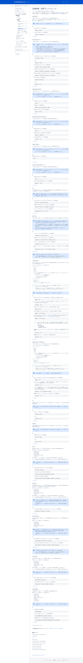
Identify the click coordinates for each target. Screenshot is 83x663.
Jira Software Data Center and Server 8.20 (21, 5)
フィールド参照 (63, 406)
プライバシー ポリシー (48, 660)
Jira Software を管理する (19, 49)
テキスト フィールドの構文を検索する (49, 316)
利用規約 (54, 660)
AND (33, 20)
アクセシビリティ (17, 53)
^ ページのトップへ (34, 36)
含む (54, 23)
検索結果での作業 (19, 35)
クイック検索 (19, 18)
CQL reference (34, 636)
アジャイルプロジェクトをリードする (20, 12)
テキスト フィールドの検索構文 (22, 31)
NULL (42, 402)
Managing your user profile (20, 38)
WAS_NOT (46, 529)
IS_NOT (46, 47)
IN (32, 637)
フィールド (49, 12)
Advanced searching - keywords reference (39, 641)
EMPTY (37, 402)
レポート (17, 39)
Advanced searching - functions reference (38, 642)
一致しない (59, 44)
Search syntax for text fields (36, 646)
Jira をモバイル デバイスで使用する (21, 42)
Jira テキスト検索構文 (45, 373)
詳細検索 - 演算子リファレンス (22, 28)
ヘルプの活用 (17, 54)
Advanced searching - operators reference (39, 634)
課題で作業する (18, 36)
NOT (57, 13)
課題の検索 (17, 15)
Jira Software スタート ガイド (19, 9)
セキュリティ (59, 660)
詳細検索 (18, 19)
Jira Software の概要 (18, 8)
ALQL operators (34, 639)
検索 (64, 2)
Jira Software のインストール (19, 11)
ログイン (66, 2)
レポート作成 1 (18, 45)
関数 (60, 12)
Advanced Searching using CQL (37, 644)
